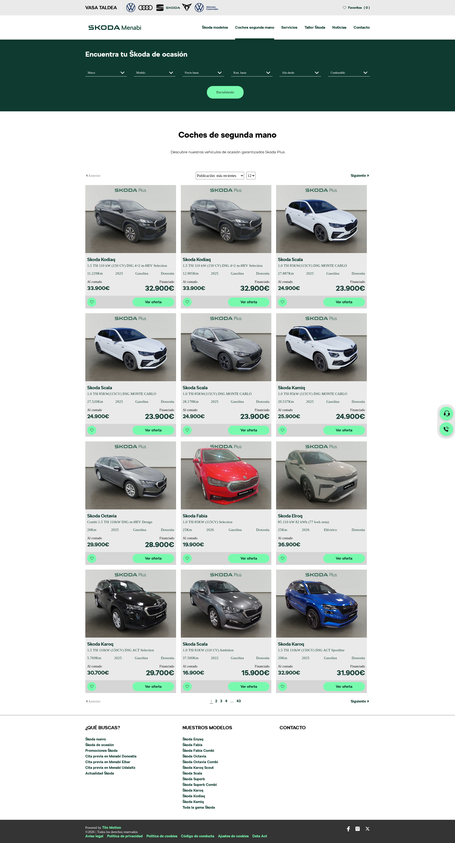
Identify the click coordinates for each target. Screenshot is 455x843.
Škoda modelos (215, 27)
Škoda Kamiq (193, 802)
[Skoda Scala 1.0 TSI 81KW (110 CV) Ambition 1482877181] (226, 604)
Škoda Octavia (194, 756)
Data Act (259, 836)
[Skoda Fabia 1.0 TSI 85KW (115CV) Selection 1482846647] (226, 475)
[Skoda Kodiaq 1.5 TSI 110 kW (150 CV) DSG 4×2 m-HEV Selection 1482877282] (226, 219)
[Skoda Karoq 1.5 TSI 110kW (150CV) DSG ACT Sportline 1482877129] (321, 604)
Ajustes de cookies (233, 836)
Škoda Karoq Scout (198, 768)
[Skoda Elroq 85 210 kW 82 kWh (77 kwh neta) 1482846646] (321, 475)
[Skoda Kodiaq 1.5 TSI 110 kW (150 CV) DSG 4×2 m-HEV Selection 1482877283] (130, 219)
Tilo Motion (111, 827)
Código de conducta (197, 836)
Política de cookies (161, 836)
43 (239, 701)
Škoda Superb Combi (199, 785)
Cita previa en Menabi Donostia (110, 756)
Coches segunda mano (254, 27)
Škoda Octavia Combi (200, 762)
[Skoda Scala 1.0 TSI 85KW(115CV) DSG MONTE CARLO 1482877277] (130, 347)
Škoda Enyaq (192, 739)
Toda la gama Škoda (198, 807)
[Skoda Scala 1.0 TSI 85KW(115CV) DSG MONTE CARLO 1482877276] (321, 219)
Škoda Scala (192, 773)
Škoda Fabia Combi (198, 750)
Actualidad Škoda (99, 773)
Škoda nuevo (95, 739)
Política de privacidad (125, 836)
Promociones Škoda (101, 750)
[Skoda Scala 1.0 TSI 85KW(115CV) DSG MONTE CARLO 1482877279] (226, 347)
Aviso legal (94, 836)
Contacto (362, 27)
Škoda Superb (193, 779)
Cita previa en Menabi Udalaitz (110, 768)
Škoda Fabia (192, 745)
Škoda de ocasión (99, 745)
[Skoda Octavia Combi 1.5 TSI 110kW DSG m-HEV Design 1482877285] (130, 475)
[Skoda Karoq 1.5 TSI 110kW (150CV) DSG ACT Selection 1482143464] (130, 604)
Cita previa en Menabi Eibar (107, 762)
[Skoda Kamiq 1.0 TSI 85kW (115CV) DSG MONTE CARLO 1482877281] (321, 347)
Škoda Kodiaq (193, 796)
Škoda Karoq (192, 790)
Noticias (339, 27)
